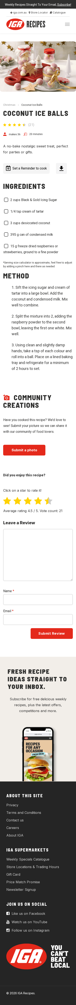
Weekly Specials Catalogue (27, 859)
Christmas (9, 104)
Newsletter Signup (21, 889)
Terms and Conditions (23, 812)
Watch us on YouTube (29, 922)
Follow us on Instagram (30, 930)
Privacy (12, 805)
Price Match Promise (23, 882)
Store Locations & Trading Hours (32, 867)
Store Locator (39, 12)
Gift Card (13, 874)
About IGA (14, 835)
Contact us (15, 820)
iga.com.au (19, 12)
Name (8, 591)
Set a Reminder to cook (29, 168)
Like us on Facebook (28, 913)
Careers (12, 828)
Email (8, 611)
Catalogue (59, 12)
